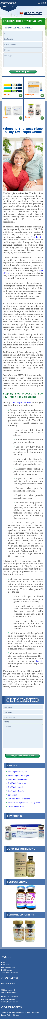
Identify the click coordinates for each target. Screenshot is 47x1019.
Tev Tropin (36, 237)
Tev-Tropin (12, 795)
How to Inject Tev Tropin (18, 775)
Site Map (16, 1015)
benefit (39, 661)
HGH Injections (6, 970)
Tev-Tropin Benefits (16, 791)
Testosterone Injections (9, 973)
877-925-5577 (33, 13)
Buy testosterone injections (19, 799)
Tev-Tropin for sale (16, 787)
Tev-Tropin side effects (17, 779)
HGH (3, 962)
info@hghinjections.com (9, 1002)
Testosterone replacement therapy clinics (24, 803)
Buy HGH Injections (8, 967)
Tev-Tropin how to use (17, 783)
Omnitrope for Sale (16, 806)
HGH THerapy (6, 965)
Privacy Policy (6, 1015)
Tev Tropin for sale (21, 402)
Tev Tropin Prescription (17, 771)
